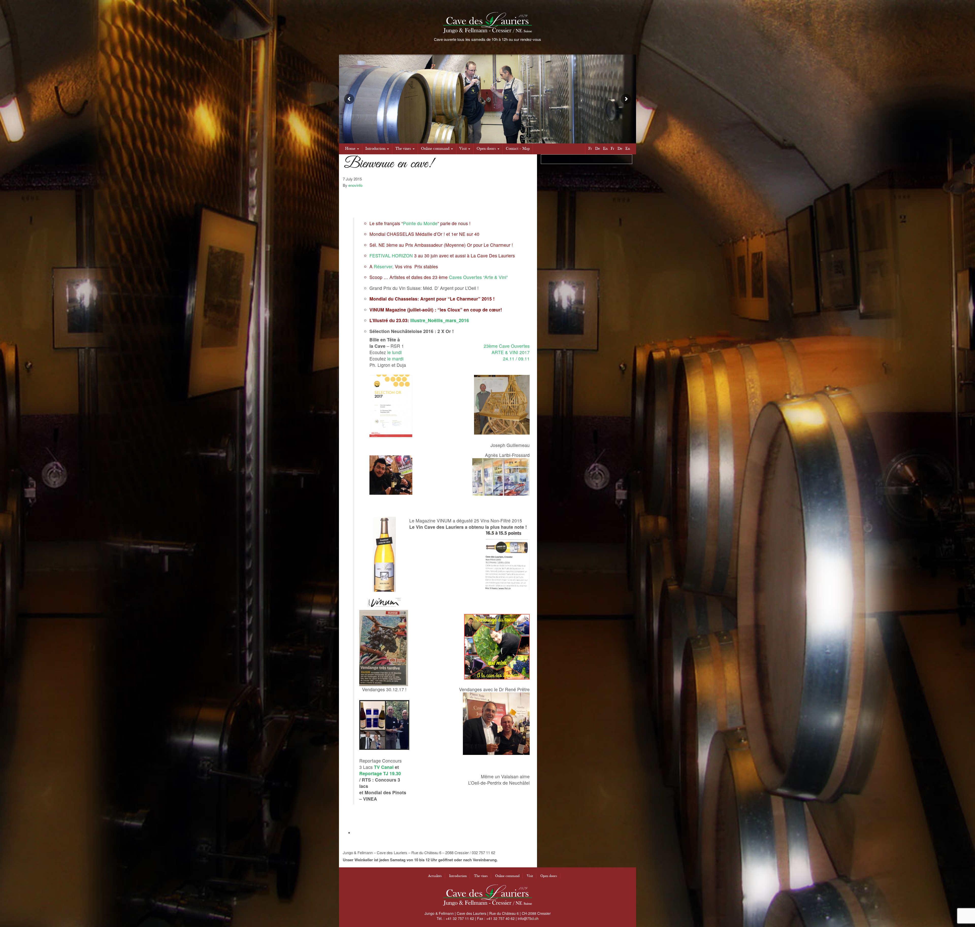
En (605, 148)
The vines (403, 148)
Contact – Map (518, 148)
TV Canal (384, 767)
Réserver (383, 266)
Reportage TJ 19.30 (380, 773)
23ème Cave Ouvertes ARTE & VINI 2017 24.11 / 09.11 (507, 352)
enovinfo (355, 185)
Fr (590, 148)
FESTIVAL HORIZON (391, 255)
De (597, 148)
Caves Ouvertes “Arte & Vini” (478, 277)
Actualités (435, 876)
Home (350, 148)
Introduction (375, 148)
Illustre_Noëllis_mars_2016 (439, 320)
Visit (463, 148)
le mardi (395, 358)
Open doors (486, 148)
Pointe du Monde (420, 223)
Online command (435, 148)
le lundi (394, 352)
